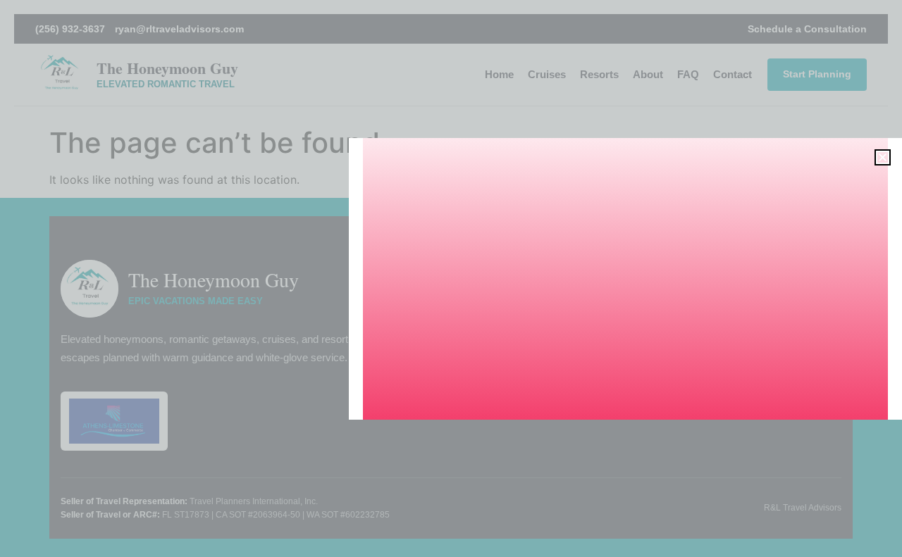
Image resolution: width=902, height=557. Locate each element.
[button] (882, 157)
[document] (451, 278)
